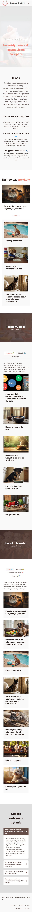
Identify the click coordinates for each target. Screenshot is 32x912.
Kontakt (27, 905)
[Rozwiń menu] (28, 3)
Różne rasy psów (13, 760)
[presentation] (16, 194)
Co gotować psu (12, 515)
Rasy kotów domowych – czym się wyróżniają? (15, 207)
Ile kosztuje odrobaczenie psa (14, 267)
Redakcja (26, 908)
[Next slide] (28, 199)
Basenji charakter (14, 241)
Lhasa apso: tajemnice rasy (15, 787)
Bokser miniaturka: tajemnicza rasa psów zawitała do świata (15, 642)
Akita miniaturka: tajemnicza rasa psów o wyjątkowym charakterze (16, 298)
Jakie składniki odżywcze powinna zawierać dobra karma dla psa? (15, 397)
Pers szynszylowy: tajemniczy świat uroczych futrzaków (14, 732)
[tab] (14, 215)
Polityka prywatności (16, 905)
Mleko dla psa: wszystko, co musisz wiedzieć (14, 457)
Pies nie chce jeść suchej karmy (13, 487)
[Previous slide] (3, 199)
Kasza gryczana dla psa (14, 428)
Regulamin (18, 908)
